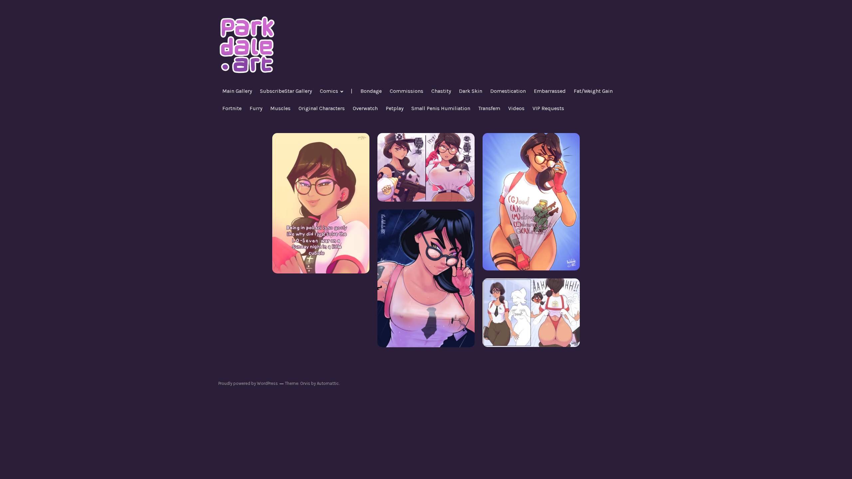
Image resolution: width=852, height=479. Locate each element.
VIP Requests (548, 108)
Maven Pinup (426, 278)
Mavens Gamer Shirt (531, 201)
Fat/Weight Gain (593, 91)
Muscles (280, 108)
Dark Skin (470, 91)
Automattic (328, 383)
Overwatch (365, 108)
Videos (516, 108)
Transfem (489, 108)
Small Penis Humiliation (440, 108)
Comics (329, 91)
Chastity (441, 91)
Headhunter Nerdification (426, 167)
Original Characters (322, 108)
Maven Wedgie (531, 312)
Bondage (371, 91)
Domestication (508, 91)
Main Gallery (237, 91)
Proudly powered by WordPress (248, 383)
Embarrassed (550, 91)
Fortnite (232, 108)
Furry (256, 108)
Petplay (394, 108)
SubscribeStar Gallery (286, 91)
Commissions (406, 91)
